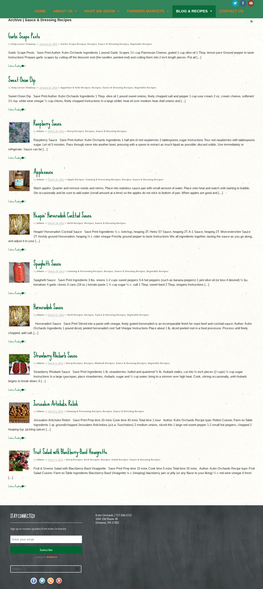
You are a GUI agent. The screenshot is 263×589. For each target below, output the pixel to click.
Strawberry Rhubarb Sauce (55, 355)
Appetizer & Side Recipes (75, 87)
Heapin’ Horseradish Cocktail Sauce (62, 215)
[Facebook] (243, 3)
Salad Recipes (119, 459)
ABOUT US (63, 11)
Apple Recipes (75, 179)
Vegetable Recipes (141, 44)
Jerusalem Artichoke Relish (55, 403)
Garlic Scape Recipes (73, 44)
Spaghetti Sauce (47, 263)
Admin (40, 131)
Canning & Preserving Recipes (103, 179)
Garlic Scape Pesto (24, 36)
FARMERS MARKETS (145, 11)
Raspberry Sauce (47, 123)
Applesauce (43, 171)
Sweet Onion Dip (22, 79)
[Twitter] (235, 3)
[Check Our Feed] (50, 582)
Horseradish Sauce (48, 307)
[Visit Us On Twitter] (42, 582)
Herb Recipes (75, 223)
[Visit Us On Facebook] (33, 582)
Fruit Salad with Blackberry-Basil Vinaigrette (70, 451)
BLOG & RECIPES (192, 11)
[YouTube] (251, 3)
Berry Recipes (75, 131)
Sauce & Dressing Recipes (113, 44)
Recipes (92, 44)
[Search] (77, 569)
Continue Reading (14, 65)
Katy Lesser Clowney (23, 44)
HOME (40, 11)
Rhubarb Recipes (104, 363)
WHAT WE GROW (99, 11)
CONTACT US (231, 11)
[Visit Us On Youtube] (59, 582)
